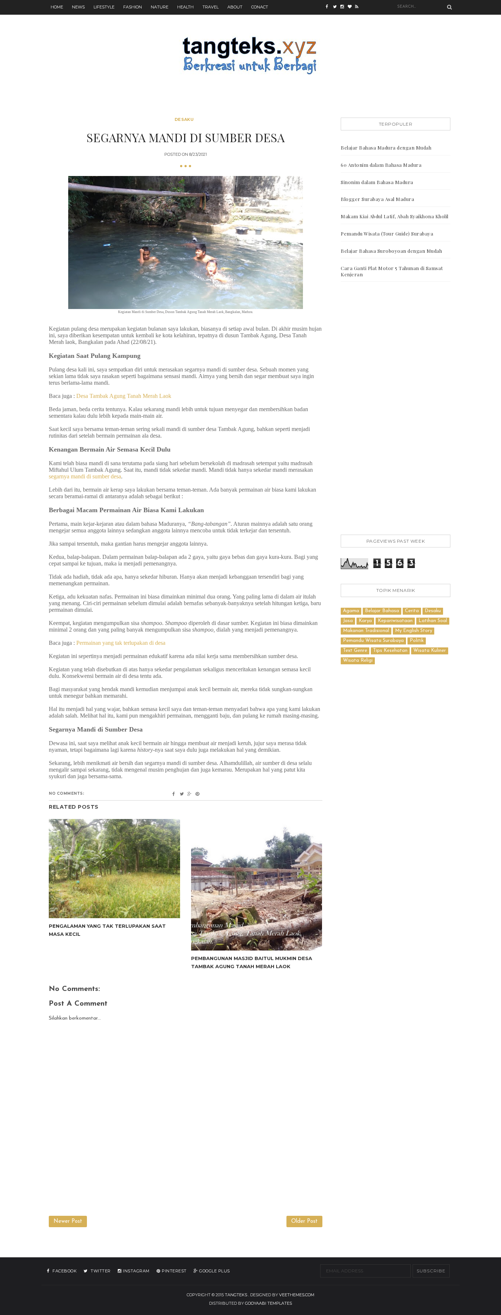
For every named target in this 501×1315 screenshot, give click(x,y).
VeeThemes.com (296, 1294)
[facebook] (329, 7)
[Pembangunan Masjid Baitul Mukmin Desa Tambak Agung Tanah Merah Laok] (256, 885)
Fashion (132, 7)
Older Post (304, 1221)
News (78, 7)
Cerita (412, 610)
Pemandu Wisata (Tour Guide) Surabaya (387, 233)
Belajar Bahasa (382, 610)
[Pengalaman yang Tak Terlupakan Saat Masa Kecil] (114, 868)
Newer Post (68, 1221)
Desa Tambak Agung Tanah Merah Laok (123, 396)
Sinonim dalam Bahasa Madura (377, 182)
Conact (259, 7)
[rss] (358, 7)
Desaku (184, 119)
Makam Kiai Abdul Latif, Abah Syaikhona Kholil (395, 216)
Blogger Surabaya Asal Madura (377, 199)
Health (185, 7)
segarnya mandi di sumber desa (85, 476)
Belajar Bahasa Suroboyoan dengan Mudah (391, 251)
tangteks (236, 1294)
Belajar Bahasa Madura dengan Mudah (386, 147)
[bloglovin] (351, 7)
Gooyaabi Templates (268, 1303)
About (234, 7)
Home (57, 7)
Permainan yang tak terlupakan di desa (120, 643)
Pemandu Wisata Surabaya (373, 640)
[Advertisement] (395, 409)
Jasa (348, 620)
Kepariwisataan (395, 620)
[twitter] (336, 7)
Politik (417, 640)
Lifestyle (104, 7)
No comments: (66, 793)
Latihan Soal (432, 620)
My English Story (413, 630)
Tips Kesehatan (390, 650)
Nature (159, 7)
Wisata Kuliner (429, 650)
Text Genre (355, 650)
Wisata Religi (358, 660)
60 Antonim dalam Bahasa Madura (381, 165)
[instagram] (344, 7)
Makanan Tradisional (366, 630)
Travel (210, 7)
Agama (351, 610)
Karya (365, 620)
